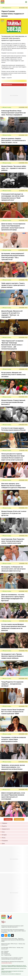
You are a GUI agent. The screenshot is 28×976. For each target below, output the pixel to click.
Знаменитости (7, 7)
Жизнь (3, 837)
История (4, 834)
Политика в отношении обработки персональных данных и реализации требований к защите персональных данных (14, 966)
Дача (3, 843)
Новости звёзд (7, 107)
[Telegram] (9, 935)
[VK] (2, 935)
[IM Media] (10, 917)
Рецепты (4, 826)
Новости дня (7, 789)
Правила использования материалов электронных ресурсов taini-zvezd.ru (12, 971)
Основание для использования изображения (11, 974)
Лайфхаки (4, 823)
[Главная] (3, 917)
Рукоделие (5, 840)
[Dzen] (12, 935)
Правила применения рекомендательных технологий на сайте (13, 969)
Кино (3, 832)
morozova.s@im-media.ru (6, 962)
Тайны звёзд (2, 2)
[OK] (6, 935)
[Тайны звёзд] (2, 7)
